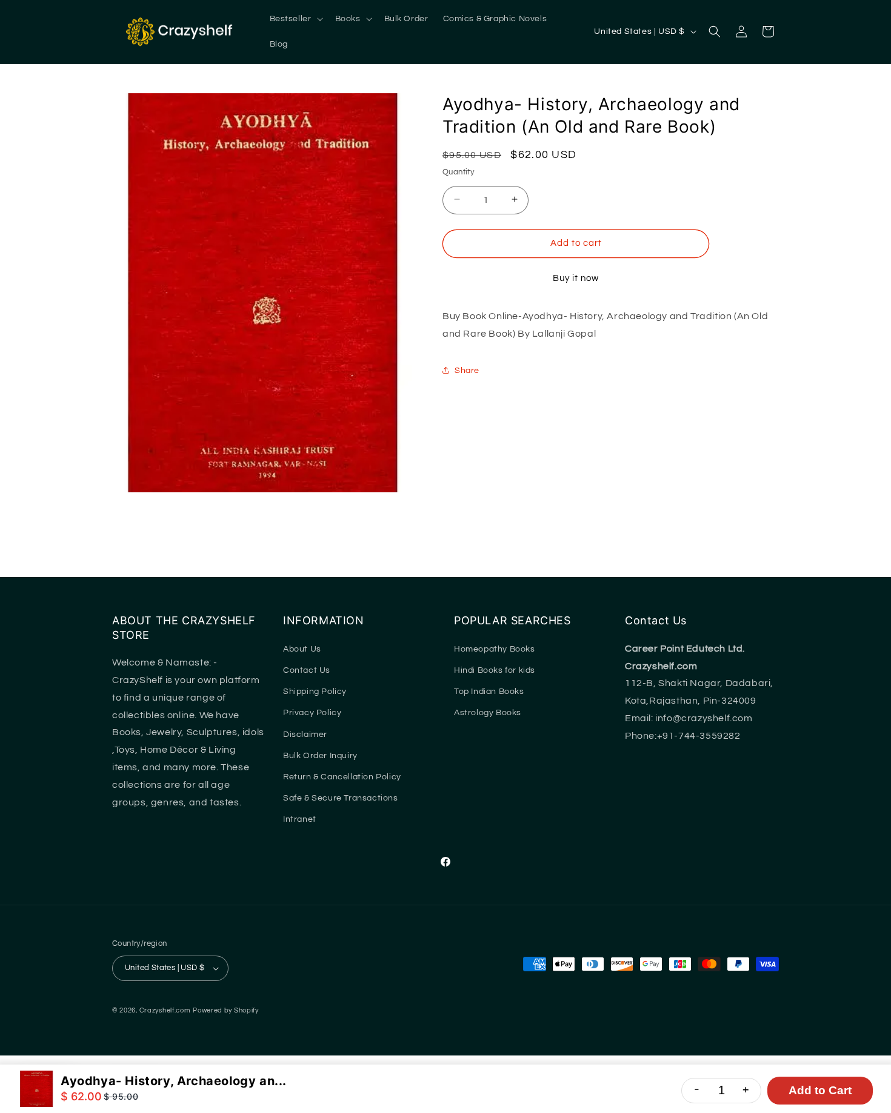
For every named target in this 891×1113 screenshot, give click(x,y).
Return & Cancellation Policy (342, 777)
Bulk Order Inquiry (320, 755)
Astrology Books (487, 712)
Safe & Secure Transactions (340, 798)
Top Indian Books (489, 691)
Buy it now (576, 277)
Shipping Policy (315, 691)
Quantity (458, 171)
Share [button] (467, 370)
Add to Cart (820, 1090)
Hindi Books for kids (494, 670)
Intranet (299, 819)
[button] (295, 18)
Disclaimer (305, 734)
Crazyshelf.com (165, 1010)
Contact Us (306, 670)
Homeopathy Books (494, 649)
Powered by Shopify (226, 1010)
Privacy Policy (312, 712)
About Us (302, 649)
